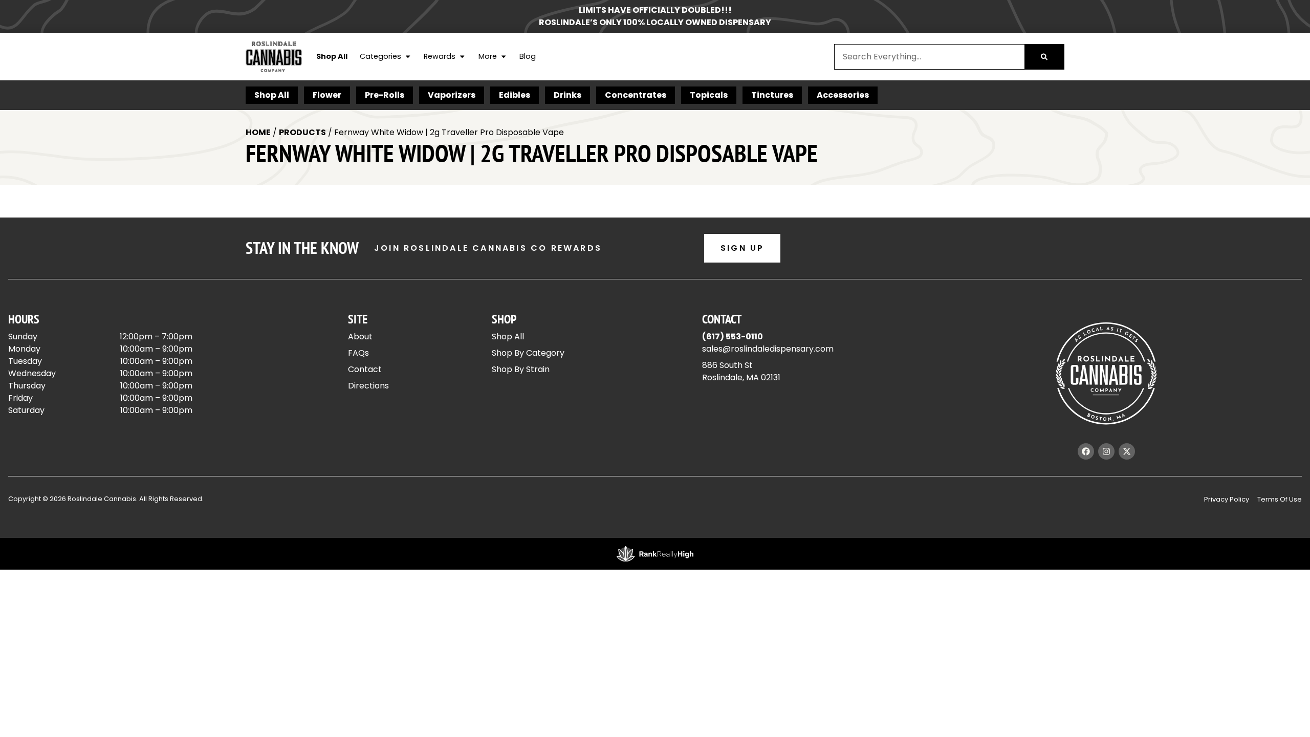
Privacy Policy (1226, 499)
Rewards (439, 56)
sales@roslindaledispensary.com (768, 349)
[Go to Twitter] (1127, 451)
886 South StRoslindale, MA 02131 (741, 371)
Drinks (567, 95)
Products (302, 132)
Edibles (514, 95)
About (360, 336)
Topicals (709, 95)
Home (258, 132)
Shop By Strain (521, 369)
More (487, 56)
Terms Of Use (1279, 499)
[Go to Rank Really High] (655, 553)
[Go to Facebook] (1086, 451)
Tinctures (772, 95)
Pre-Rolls (384, 95)
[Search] (1044, 57)
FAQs (358, 353)
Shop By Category (528, 353)
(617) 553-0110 (732, 336)
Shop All (331, 56)
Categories (380, 56)
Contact (365, 369)
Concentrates (635, 95)
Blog (527, 56)
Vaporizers (451, 95)
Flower (327, 95)
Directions (368, 386)
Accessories (843, 95)
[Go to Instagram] (1106, 451)
